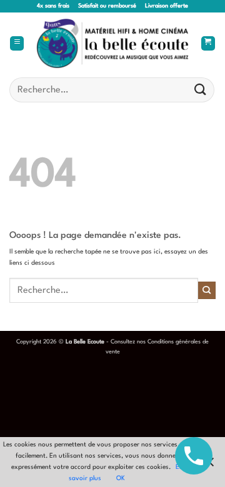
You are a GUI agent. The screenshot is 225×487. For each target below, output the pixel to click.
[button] (17, 43)
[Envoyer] (200, 89)
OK (120, 478)
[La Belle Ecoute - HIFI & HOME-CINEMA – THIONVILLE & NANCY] (112, 43)
